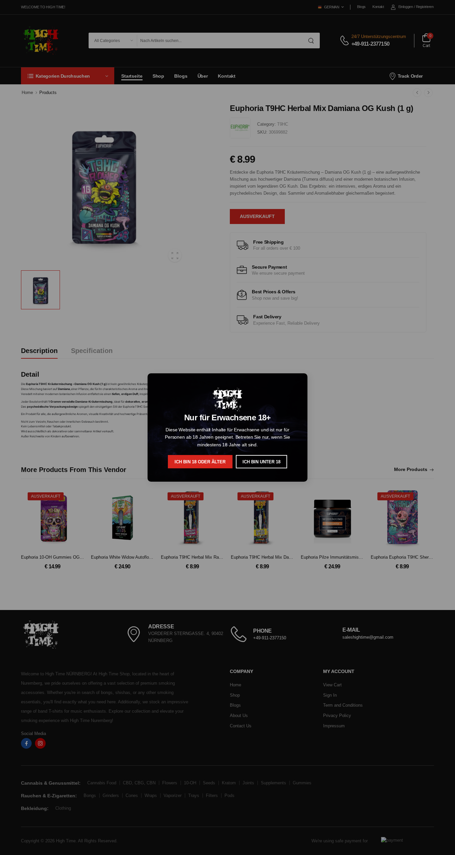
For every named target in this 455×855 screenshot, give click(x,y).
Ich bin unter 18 (261, 461)
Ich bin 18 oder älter (200, 461)
